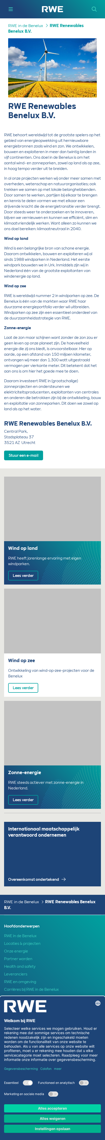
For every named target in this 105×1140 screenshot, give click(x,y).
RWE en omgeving (20, 982)
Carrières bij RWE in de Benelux (31, 989)
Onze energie (16, 951)
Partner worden (18, 959)
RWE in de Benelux (25, 25)
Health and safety (19, 966)
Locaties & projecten (22, 943)
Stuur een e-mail (23, 455)
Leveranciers (15, 974)
